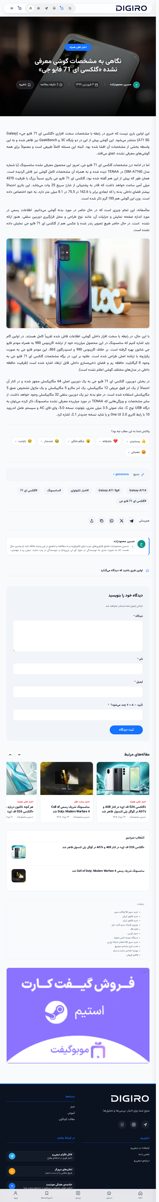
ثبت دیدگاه (126, 729)
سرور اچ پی (133, 933)
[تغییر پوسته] (38, 8)
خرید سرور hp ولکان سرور (126, 912)
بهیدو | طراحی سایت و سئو (125, 950)
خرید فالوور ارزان (130, 920)
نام (140, 659)
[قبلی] (19, 754)
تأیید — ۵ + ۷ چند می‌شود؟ (125, 705)
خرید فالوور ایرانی (130, 916)
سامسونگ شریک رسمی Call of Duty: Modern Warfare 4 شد (108, 871)
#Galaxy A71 (137, 490)
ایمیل (138, 682)
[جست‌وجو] (70, 8)
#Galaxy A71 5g (109, 490)
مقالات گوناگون (67, 1119)
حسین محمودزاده (120, 84)
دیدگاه (138, 616)
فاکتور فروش (132, 955)
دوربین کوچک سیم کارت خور (125, 925)
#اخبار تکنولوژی (80, 490)
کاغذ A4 (134, 929)
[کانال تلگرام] (46, 8)
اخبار (72, 1107)
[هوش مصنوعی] (62, 8)
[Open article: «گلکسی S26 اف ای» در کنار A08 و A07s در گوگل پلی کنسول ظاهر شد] (19, 852)
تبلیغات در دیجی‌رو (140, 1148)
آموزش (71, 1113)
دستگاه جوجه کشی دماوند (126, 937)
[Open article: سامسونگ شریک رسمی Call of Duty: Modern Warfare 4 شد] (19, 875)
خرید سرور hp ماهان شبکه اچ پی (122, 942)
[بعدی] (10, 754)
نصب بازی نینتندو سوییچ (126, 946)
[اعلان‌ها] (54, 8)
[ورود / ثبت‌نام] (30, 8)
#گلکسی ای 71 (28, 490)
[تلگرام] (145, 1124)
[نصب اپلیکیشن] (122, 1124)
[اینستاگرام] (134, 1124)
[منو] (11, 8)
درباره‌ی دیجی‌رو (141, 1161)
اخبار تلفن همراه (78, 47)
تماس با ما (144, 1154)
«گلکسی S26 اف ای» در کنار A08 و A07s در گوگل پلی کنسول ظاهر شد (103, 847)
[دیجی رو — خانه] (131, 8)
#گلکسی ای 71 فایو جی (132, 501)
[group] (78, 793)
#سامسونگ (54, 490)
